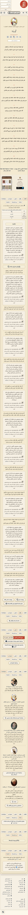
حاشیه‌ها (8, 202)
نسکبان (8, 896)
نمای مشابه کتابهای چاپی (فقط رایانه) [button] (15, 603)
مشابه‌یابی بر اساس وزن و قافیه (15, 805)
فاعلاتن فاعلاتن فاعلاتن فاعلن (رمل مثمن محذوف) (11, 210)
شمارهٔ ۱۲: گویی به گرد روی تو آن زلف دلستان (21, 170)
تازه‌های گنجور (20, 892)
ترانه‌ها (20, 202)
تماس (9, 904)
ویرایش (6, 259)
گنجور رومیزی (7, 881)
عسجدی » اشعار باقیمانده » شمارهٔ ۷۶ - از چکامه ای (14, 788)
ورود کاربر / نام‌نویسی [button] (15, 13)
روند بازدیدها (14, 202)
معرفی (22, 899)
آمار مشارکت (7, 899)
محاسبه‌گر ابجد (7, 888)
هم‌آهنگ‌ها (4, 199)
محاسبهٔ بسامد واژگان (15, 620)
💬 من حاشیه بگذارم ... (12, 859)
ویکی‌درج (11, 216)
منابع (9, 902)
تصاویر (15, 199)
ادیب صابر (22, 27)
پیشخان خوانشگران (6, 892)
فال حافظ (21, 884)
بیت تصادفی (21, 881)
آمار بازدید (8, 900)
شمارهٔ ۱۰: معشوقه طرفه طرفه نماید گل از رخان (6, 170)
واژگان (20, 199)
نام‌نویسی (20, 865)
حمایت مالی (21, 905)
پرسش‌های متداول (19, 901)
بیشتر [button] (15, 801)
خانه (22, 879)
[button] (26, 12)
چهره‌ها (21, 903)
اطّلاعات (25, 199)
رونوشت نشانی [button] (9, 599)
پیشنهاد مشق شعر (14, 663)
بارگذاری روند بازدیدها (14, 840)
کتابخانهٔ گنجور (7, 884)
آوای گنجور (8, 890)
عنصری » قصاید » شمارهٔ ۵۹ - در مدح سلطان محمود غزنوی (14, 703)
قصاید (6, 27)
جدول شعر (21, 882)
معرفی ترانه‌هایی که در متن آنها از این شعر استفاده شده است (14, 822)
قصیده (11, 214)
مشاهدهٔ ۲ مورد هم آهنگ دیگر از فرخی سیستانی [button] (14, 773)
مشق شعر (10, 199)
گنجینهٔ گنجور (7, 886)
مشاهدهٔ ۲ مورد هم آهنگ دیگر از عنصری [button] (15, 718)
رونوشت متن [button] (21, 599)
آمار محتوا (21, 906)
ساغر (9, 882)
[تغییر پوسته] (3, 911)
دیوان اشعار (16, 27)
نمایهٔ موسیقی (20, 886)
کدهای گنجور (7, 879)
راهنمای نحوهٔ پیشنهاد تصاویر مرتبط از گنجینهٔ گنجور (14, 646)
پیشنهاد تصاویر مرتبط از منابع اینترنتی (15, 641)
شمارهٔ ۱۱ (14, 31)
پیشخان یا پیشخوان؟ (6, 894)
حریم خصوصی (7, 906)
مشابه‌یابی (21, 890)
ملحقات (10, 27)
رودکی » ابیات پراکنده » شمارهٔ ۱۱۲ (14, 687)
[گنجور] (24, 4)
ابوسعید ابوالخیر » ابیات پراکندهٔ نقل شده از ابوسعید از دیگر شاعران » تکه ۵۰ (14, 731)
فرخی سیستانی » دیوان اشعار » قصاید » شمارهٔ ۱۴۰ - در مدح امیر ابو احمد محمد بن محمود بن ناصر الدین (14, 757)
